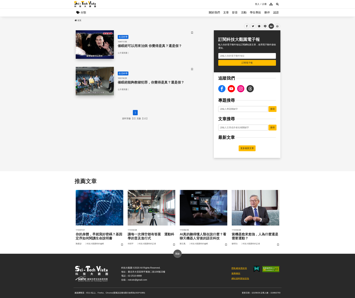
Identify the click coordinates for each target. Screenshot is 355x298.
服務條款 (235, 273)
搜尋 (272, 109)
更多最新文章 (247, 148)
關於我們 (214, 12)
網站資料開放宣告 (240, 278)
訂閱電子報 (247, 63)
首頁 (79, 20)
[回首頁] (85, 4)
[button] (277, 4)
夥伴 (267, 12)
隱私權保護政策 (239, 268)
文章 (226, 12)
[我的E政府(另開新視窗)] (257, 269)
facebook (247, 26)
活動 (244, 12)
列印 (277, 26)
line (264, 26)
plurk (258, 26)
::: (253, 4)
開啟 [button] (177, 253)
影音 (235, 12)
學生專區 (255, 12)
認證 (276, 12)
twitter (253, 26)
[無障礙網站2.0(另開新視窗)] (270, 269)
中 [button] (271, 26)
